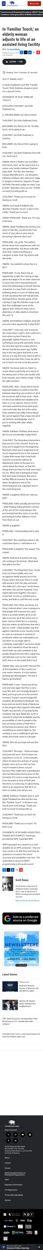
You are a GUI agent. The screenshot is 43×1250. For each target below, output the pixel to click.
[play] (3, 1247)
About (7, 1158)
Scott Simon (15, 49)
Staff (7, 1180)
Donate (35, 4)
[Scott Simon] (7, 884)
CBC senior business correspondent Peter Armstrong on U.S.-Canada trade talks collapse (20, 1021)
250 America (24, 982)
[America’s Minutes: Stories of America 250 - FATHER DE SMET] (10, 986)
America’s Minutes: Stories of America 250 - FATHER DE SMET (29, 988)
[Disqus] (21, 1083)
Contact (8, 1163)
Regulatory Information (13, 1185)
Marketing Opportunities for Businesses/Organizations (15, 1174)
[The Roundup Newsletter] (21, 949)
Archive (8, 1200)
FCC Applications (11, 1190)
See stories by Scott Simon (27, 900)
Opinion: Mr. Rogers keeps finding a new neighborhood (27, 1003)
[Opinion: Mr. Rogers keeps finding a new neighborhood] (10, 1005)
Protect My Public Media (14, 1195)
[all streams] (40, 1247)
